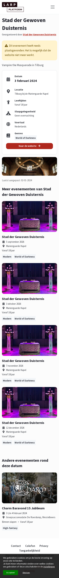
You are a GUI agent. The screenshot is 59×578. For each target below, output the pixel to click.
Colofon (30, 546)
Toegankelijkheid (29, 550)
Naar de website (28, 145)
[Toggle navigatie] (52, 7)
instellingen (49, 566)
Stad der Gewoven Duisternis (39, 34)
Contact (16, 546)
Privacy (43, 546)
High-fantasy (10, 528)
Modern (7, 256)
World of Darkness (26, 137)
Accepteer (10, 572)
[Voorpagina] (13, 7)
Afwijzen (26, 572)
